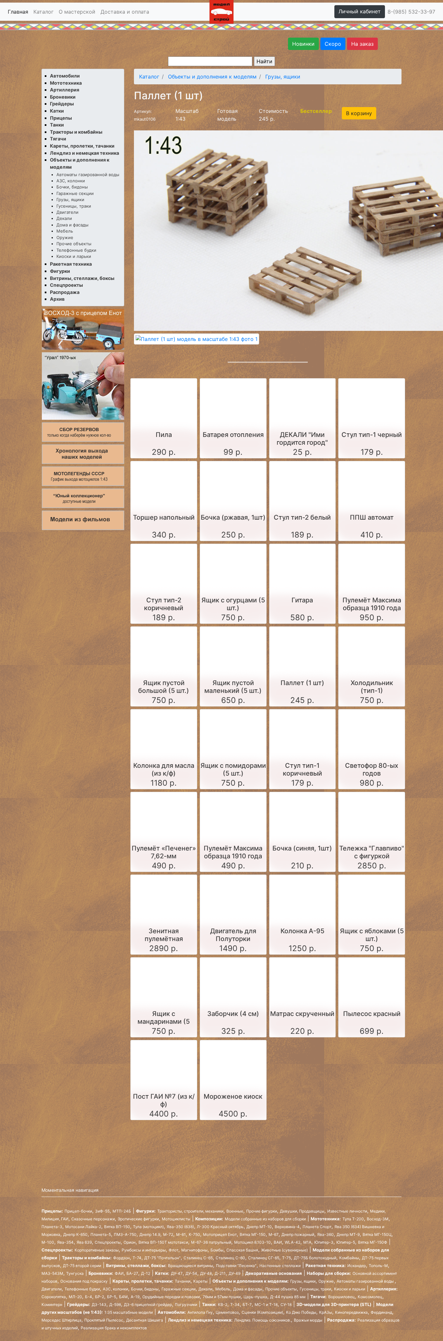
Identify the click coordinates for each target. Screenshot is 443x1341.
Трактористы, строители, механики (190, 1211)
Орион (130, 1242)
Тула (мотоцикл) (148, 1226)
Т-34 (235, 1304)
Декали (64, 218)
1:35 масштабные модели (128, 1312)
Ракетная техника (71, 264)
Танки (57, 124)
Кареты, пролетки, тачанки (82, 146)
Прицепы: (52, 1211)
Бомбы (216, 1250)
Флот (173, 1250)
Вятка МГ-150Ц (377, 1234)
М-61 (181, 1234)
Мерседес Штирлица (61, 1320)
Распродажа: (341, 1320)
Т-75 (286, 1257)
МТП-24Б (122, 1211)
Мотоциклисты (176, 1218)
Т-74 (137, 1257)
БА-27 (132, 1273)
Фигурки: (146, 1211)
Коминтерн (52, 1304)
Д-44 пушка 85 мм (287, 1296)
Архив (57, 299)
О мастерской (77, 11)
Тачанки (182, 1281)
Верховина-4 (287, 1226)
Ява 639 (84, 1242)
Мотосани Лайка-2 (83, 1226)
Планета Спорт (317, 1226)
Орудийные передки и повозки (171, 1296)
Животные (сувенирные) (284, 1250)
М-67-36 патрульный (211, 1242)
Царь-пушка (255, 1296)
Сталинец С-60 (230, 1257)
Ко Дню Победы (301, 1312)
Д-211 (220, 1273)
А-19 (135, 1296)
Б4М (123, 1296)
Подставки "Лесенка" (236, 1265)
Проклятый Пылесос (103, 1320)
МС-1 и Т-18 (266, 1304)
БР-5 (111, 1296)
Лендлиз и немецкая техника (84, 153)
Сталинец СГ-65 (263, 1257)
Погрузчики (186, 1304)
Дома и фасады (72, 224)
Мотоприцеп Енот (220, 1234)
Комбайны (349, 1257)
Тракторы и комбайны (76, 132)
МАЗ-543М (52, 1273)
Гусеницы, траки (73, 206)
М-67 (274, 1234)
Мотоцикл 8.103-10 (252, 1242)
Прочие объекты (73, 243)
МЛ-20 (75, 1296)
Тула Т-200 (353, 1218)
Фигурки (60, 271)
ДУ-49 (234, 1273)
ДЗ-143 (99, 1304)
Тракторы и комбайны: (87, 1257)
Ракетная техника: (325, 1265)
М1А (307, 1242)
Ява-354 (65, 1242)
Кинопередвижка (351, 1312)
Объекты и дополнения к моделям (212, 76)
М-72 (168, 1234)
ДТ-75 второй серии (82, 1265)
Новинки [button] (303, 44)
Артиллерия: (384, 1288)
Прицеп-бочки (78, 1211)
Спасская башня (242, 1250)
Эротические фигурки (138, 1218)
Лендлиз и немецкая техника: (200, 1320)
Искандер (356, 1265)
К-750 (194, 1234)
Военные (234, 1211)
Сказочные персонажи (93, 1218)
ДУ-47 (177, 1273)
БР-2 (99, 1296)
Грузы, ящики (70, 199)
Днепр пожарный (297, 1234)
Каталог (43, 11)
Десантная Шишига (144, 1320)
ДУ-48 (206, 1273)
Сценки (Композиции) (262, 1312)
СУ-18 (286, 1304)
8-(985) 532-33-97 (411, 11)
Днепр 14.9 (149, 1234)
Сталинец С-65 (198, 1257)
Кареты (200, 1281)
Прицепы (61, 118)
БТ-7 (247, 1304)
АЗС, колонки (70, 180)
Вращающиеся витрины (190, 1265)
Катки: (162, 1273)
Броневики (63, 97)
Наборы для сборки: (329, 1273)
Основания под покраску (84, 1281)
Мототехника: (326, 1218)
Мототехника (66, 83)
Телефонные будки (76, 250)
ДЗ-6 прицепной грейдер (148, 1304)
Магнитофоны (194, 1250)
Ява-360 (325, 1234)
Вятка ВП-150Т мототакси (163, 1242)
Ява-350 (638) (180, 1226)
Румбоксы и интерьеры (144, 1250)
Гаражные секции (75, 193)
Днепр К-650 (75, 1234)
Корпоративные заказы (97, 1250)
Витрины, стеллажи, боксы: (136, 1265)
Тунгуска (75, 1273)
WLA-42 (292, 1242)
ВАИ (278, 1242)
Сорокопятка (54, 1296)
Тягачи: (318, 1296)
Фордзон (121, 1257)
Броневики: (101, 1273)
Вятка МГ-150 (253, 1234)
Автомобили (65, 76)
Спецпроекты (66, 285)
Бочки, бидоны (72, 186)
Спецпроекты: (57, 1249)
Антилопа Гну (200, 1312)
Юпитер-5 (345, 1242)
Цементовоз (227, 1312)
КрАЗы (325, 1312)
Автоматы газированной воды (87, 174)
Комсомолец (370, 1296)
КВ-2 (222, 1304)
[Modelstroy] (221, 11)
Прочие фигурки (261, 1211)
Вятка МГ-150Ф (372, 1242)
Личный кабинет (360, 11)
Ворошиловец (341, 1296)
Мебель (64, 231)
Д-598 (115, 1304)
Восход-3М (378, 1218)
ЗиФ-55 (102, 1211)
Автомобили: (172, 1312)
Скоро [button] (333, 44)
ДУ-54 (191, 1273)
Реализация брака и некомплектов (114, 1327)
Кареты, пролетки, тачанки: (143, 1281)
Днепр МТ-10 (259, 1226)
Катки (57, 111)
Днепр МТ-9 (348, 1234)
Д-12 (145, 1273)
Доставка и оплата (125, 11)
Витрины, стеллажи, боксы (82, 278)
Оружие (64, 237)
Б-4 (88, 1296)
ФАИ (119, 1273)
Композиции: (209, 1218)
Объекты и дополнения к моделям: (250, 1281)
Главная (18, 11)
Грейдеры (62, 103)
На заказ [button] (362, 44)
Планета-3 (52, 1226)
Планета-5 (100, 1234)
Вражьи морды (308, 1320)
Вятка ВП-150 (117, 1226)
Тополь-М (378, 1265)
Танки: (209, 1304)
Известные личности (347, 1211)
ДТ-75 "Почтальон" (162, 1257)
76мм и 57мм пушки (222, 1296)
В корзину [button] (359, 113)
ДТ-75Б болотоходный (315, 1257)
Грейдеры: (78, 1304)
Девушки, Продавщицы (302, 1211)
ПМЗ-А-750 (125, 1234)
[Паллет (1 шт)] (196, 339)
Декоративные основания (273, 1273)
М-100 (48, 1242)
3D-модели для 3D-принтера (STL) (333, 1304)
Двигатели (67, 212)
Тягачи (58, 138)
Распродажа (64, 292)
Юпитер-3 (323, 1242)
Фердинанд (381, 1312)
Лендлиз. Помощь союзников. (262, 1320)
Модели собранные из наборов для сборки (265, 1218)
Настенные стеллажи (280, 1265)
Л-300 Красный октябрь (220, 1226)
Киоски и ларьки (73, 256)
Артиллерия (64, 89)
